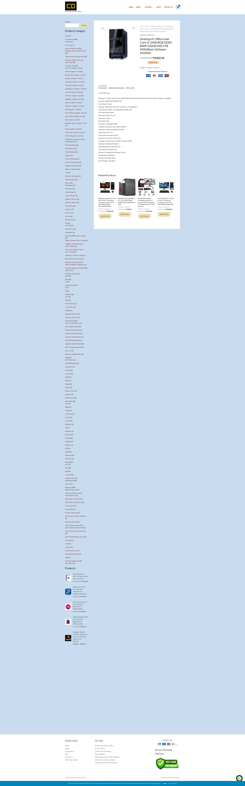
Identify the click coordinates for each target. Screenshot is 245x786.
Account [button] (148, 7)
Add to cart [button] (105, 216)
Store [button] (138, 7)
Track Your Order (71, 760)
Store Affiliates (100, 754)
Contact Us (168, 7)
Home (131, 7)
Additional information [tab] (116, 88)
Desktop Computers (157, 26)
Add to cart (153, 62)
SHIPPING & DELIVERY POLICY (106, 763)
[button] (133, 28)
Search (67, 22)
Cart (66, 754)
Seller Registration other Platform (107, 757)
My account (69, 751)
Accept (165, 783)
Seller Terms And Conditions (105, 760)
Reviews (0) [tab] (130, 88)
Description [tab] (102, 88)
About (158, 7)
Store (147, 26)
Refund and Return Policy (104, 746)
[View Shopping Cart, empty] (178, 7)
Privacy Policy (100, 748)
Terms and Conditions (103, 751)
